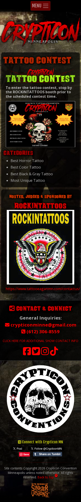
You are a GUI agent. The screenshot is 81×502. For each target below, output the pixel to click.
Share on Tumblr (47, 454)
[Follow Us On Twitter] (36, 353)
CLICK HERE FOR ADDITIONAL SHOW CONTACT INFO (40, 341)
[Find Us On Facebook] (27, 353)
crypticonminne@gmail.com (42, 325)
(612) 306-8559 (42, 331)
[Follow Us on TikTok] (54, 353)
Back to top (46, 477)
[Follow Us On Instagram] (45, 353)
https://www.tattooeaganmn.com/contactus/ (43, 288)
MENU (37, 6)
